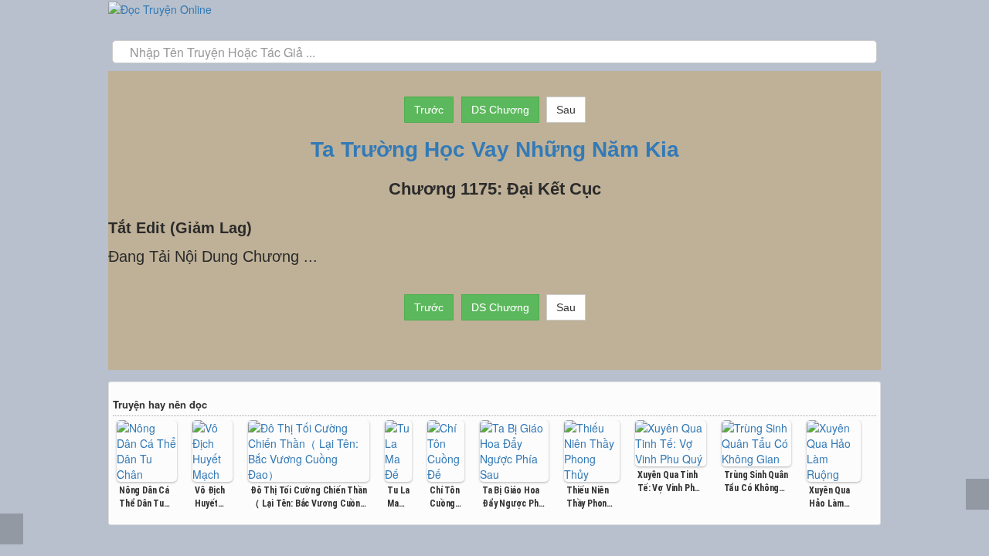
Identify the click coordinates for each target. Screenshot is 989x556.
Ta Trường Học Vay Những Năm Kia (495, 149)
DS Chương (500, 109)
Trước (429, 109)
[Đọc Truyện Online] (160, 7)
